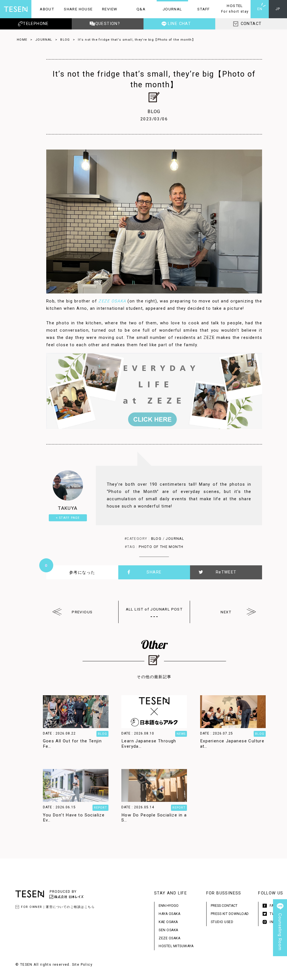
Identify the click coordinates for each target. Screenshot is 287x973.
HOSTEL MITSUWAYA (176, 946)
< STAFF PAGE (68, 518)
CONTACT (251, 23)
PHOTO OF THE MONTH (161, 547)
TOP (280, 966)
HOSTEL (234, 8)
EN (259, 9)
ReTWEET (226, 572)
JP (278, 9)
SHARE (154, 572)
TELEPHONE (36, 23)
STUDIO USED (222, 922)
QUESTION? (107, 23)
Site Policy (82, 965)
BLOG (65, 40)
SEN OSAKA (168, 930)
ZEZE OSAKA (112, 301)
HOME (22, 40)
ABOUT (42, 9)
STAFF (199, 9)
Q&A (135, 9)
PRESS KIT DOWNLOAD (230, 914)
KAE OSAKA (168, 922)
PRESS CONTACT (224, 906)
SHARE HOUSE (78, 9)
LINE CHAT (179, 23)
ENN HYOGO (169, 906)
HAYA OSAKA (169, 914)
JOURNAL (169, 9)
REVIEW (105, 9)
